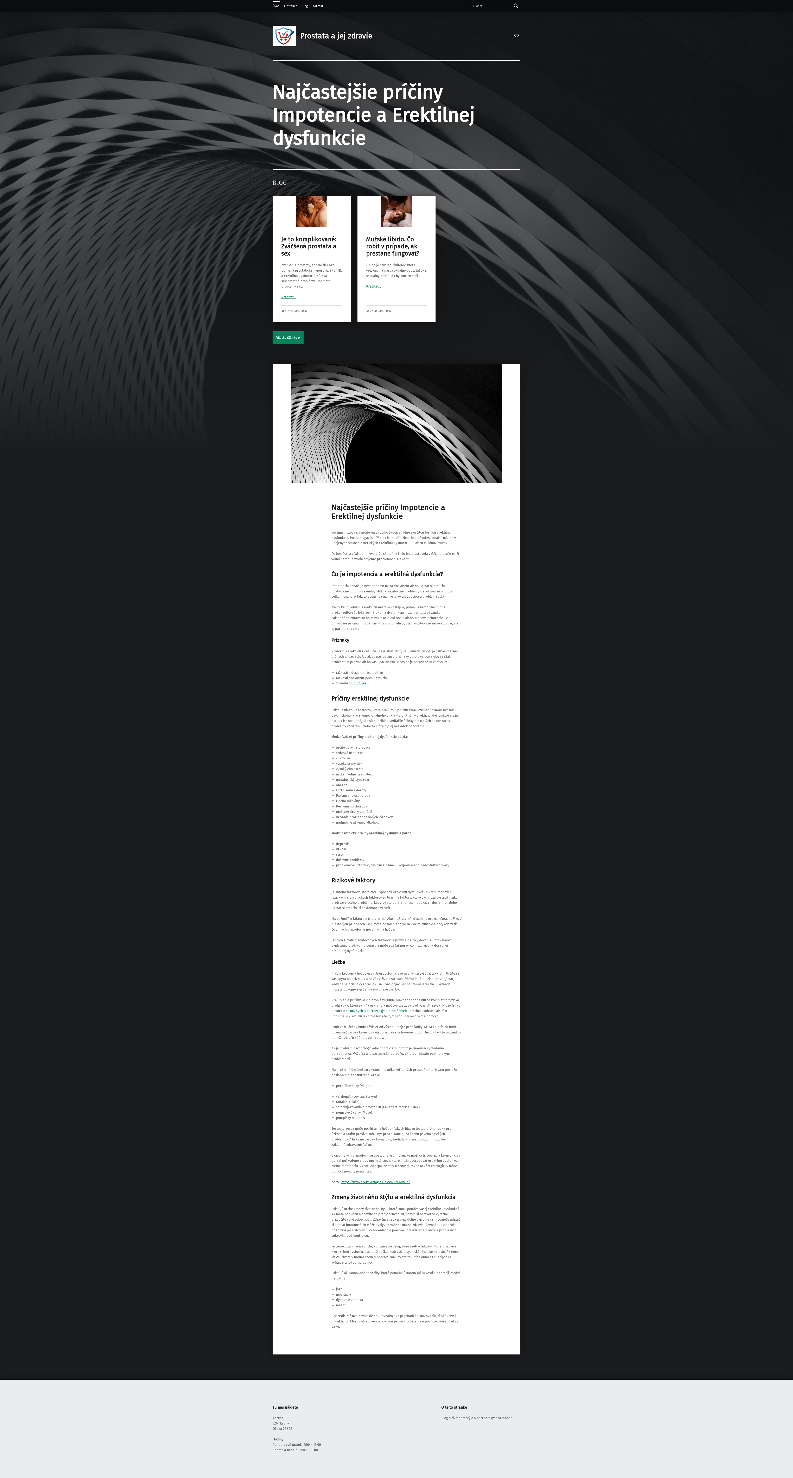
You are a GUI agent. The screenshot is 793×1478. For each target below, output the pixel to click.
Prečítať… (288, 297)
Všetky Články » (288, 338)
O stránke (290, 6)
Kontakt (317, 6)
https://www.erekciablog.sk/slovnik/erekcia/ (375, 1182)
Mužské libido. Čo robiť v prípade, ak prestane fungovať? (392, 246)
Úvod (276, 6)
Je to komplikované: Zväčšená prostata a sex (308, 246)
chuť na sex (357, 683)
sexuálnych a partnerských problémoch (376, 1011)
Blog (305, 6)
